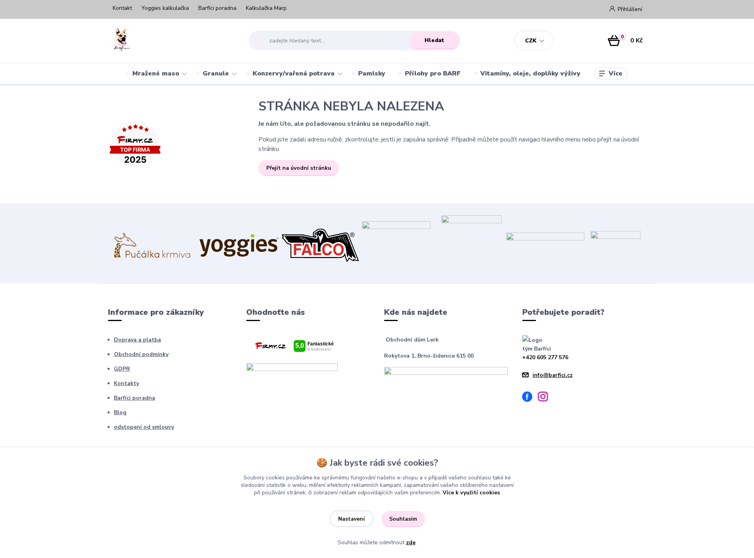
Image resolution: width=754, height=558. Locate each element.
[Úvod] (171, 40)
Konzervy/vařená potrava (294, 73)
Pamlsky (371, 73)
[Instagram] (546, 398)
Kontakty (126, 383)
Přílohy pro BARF (433, 73)
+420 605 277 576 (545, 357)
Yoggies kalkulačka (165, 8)
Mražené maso (155, 73)
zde (410, 542)
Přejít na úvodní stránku (298, 168)
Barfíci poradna (217, 8)
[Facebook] (530, 398)
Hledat (434, 40)
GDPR (122, 369)
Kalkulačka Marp (266, 8)
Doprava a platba (137, 339)
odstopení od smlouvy (144, 427)
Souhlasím (403, 519)
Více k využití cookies (471, 492)
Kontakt (122, 8)
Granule (216, 73)
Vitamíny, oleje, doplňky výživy (530, 73)
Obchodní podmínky (141, 354)
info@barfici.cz (553, 375)
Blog (120, 412)
